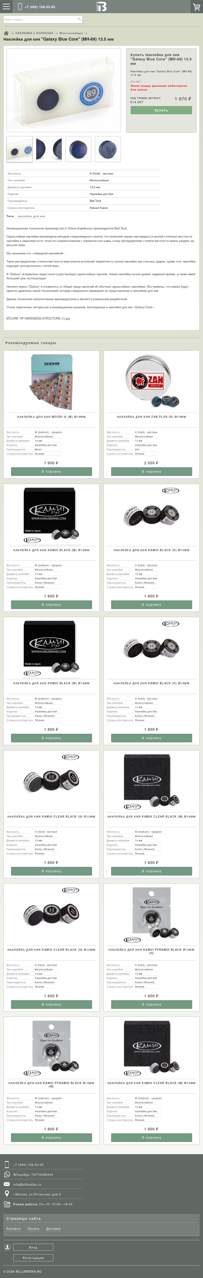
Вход (33, 1247)
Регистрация (33, 1257)
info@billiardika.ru (27, 1184)
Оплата (33, 1228)
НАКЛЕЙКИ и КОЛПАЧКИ (34, 33)
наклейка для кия (31, 216)
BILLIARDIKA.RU (29, 1271)
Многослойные (71, 33)
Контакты (13, 1228)
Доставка (53, 1228)
